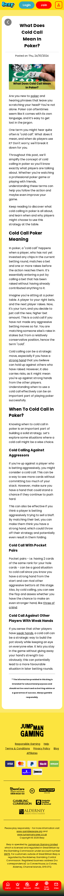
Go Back (8, 22)
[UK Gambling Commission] (22, 802)
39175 (7, 854)
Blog (56, 748)
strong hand (17, 360)
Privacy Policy (41, 748)
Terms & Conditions (17, 748)
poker (35, 96)
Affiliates (32, 753)
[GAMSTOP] (47, 790)
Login (27, 5)
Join (44, 5)
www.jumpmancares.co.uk (32, 834)
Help (46, 744)
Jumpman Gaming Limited (43, 844)
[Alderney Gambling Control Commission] (32, 811)
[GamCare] (17, 790)
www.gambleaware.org (29, 831)
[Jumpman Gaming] (32, 736)
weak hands (25, 633)
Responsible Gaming (27, 744)
